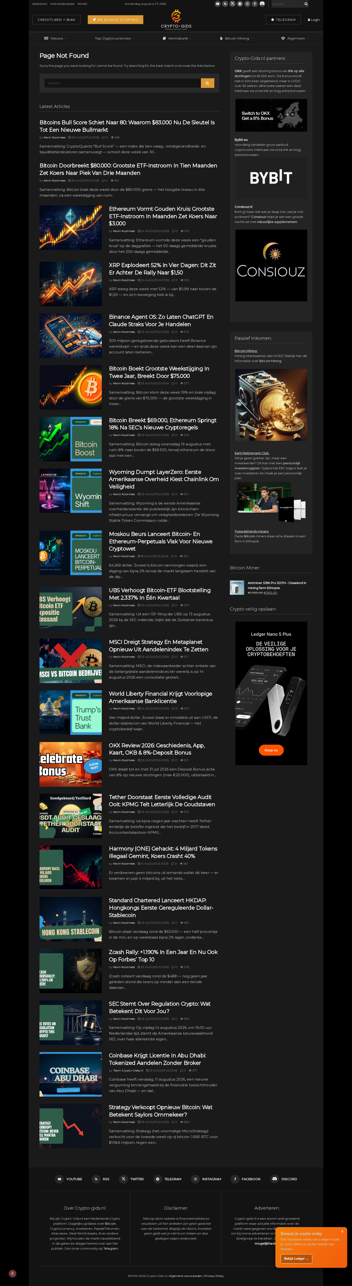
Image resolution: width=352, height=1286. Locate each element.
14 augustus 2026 (154, 863)
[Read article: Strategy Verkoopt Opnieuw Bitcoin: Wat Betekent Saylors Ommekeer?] (71, 1126)
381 (185, 863)
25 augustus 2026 (85, 180)
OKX (238, 71)
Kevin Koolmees (54, 137)
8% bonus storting (117, 20)
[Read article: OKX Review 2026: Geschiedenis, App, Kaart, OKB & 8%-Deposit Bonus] (71, 764)
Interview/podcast (62, 4)
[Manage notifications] (12, 1273)
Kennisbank (178, 38)
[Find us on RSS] (225, 4)
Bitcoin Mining (237, 38)
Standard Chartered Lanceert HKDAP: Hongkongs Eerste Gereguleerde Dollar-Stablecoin (161, 907)
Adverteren (39, 4)
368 (117, 137)
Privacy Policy (214, 1276)
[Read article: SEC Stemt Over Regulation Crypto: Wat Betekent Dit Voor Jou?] (71, 1022)
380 (186, 1122)
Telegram (285, 20)
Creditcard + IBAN (56, 20)
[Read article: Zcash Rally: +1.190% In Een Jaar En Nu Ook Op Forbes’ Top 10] (71, 971)
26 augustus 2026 (85, 137)
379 (186, 708)
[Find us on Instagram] (247, 4)
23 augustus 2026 (154, 332)
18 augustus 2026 (154, 556)
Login (315, 20)
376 (186, 231)
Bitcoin (249, 536)
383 (186, 1018)
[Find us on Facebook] (255, 4)
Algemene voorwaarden (185, 1276)
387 (186, 922)
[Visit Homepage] (176, 20)
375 (186, 812)
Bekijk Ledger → (296, 1258)
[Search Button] (305, 4)
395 (186, 280)
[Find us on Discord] (262, 4)
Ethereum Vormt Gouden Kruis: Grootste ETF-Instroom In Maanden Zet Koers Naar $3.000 (163, 216)
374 (186, 494)
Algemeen (296, 38)
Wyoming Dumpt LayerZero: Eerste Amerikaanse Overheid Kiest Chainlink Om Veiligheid (164, 479)
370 (186, 605)
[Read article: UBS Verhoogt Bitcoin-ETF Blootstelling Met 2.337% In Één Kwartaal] (71, 609)
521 (185, 760)
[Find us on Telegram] (240, 4)
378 (186, 967)
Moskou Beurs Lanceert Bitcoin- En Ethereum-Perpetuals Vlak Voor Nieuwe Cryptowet (160, 541)
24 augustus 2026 (154, 231)
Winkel (82, 4)
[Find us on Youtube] (218, 4)
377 (186, 383)
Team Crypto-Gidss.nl (128, 1070)
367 (116, 180)
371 (185, 656)
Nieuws (57, 38)
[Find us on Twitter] (232, 4)
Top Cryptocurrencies (113, 38)
